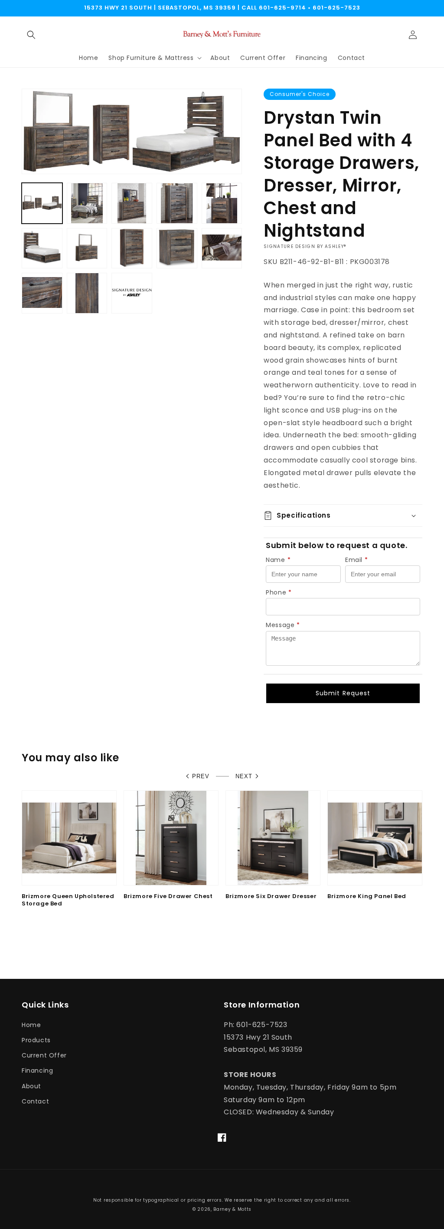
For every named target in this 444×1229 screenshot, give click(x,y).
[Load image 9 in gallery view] (177, 248)
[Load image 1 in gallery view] (42, 203)
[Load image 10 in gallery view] (222, 248)
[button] (31, 34)
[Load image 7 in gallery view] (87, 248)
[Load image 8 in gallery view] (131, 248)
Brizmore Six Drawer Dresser (271, 896)
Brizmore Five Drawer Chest (168, 896)
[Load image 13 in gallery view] (131, 293)
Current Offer (44, 1055)
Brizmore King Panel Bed (366, 896)
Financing (37, 1070)
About (31, 1086)
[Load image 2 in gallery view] (87, 203)
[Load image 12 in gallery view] (87, 293)
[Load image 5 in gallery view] (222, 203)
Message (283, 625)
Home (31, 1025)
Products (36, 1040)
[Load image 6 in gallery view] (42, 248)
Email (356, 559)
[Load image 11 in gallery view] (42, 293)
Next (243, 776)
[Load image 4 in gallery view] (177, 203)
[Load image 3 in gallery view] (131, 203)
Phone (279, 592)
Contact (35, 1101)
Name (278, 559)
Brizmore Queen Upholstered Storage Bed (68, 900)
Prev (200, 776)
